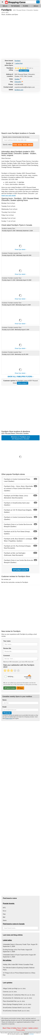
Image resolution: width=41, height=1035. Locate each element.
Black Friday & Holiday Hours (12, 1028)
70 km (25, 145)
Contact (24, 1028)
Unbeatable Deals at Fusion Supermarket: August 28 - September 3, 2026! (19, 956)
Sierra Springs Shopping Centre (17, 1004)
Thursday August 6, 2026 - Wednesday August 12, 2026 (16, 305)
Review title (7, 648)
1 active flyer (19, 63)
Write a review (23, 70)
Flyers (25, 6)
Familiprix (17, 61)
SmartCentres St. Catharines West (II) (19, 995)
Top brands (15, 6)
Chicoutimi (18, 82)
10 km (15, 145)
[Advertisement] (20, 36)
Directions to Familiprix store (20, 438)
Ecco (4, 911)
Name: (4, 700)
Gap (4, 914)
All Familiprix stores (20, 570)
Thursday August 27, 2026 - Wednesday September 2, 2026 (17, 230)
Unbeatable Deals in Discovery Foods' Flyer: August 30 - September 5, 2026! (20, 945)
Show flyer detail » (20, 249)
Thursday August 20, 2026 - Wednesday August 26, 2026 (16, 255)
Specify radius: (7, 144)
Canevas (10, 992)
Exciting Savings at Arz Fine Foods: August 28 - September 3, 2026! (18, 950)
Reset (21, 688)
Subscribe (7, 713)
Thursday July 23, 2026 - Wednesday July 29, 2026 (15, 354)
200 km (30, 145)
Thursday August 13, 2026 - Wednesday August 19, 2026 (16, 280)
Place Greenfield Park (14, 1001)
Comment (6, 656)
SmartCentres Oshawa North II (16, 1007)
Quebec (17, 79)
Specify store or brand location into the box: (16, 137)
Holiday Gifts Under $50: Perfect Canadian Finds (18, 964)
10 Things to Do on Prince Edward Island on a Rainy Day (19, 974)
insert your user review (8, 195)
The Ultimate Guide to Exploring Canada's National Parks (18, 968)
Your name (6, 641)
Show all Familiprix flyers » (20, 376)
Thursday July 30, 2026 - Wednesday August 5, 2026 (15, 329)
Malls (5, 6)
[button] (20, 456)
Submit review (10, 688)
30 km (20, 145)
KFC (4, 908)
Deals (36, 6)
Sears (5, 920)
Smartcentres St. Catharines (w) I (17, 998)
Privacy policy (8, 718)
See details (31, 1034)
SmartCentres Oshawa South (16, 1011)
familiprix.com (19, 90)
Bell (4, 917)
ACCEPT (26, 1034)
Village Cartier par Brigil (14, 988)
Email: (4, 707)
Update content (33, 1028)
